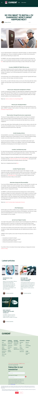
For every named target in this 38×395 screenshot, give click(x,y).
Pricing (3, 355)
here (2, 61)
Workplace (10, 346)
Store (3, 342)
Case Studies (21, 347)
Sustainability (28, 345)
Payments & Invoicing (4, 352)
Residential (10, 343)
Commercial (10, 345)
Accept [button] (17, 392)
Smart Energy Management (4, 348)
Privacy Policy (15, 363)
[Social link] (27, 376)
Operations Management (4, 345)
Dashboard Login (27, 354)
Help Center (22, 351)
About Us (27, 342)
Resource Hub (21, 343)
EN (19, 2)
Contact (27, 347)
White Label (4, 354)
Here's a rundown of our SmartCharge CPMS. (14, 98)
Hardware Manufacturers (16, 348)
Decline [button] (21, 392)
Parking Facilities (9, 351)
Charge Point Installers (16, 344)
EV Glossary (22, 349)
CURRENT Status (22, 363)
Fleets (9, 348)
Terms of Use (10, 363)
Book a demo (24, 2)
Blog (20, 345)
